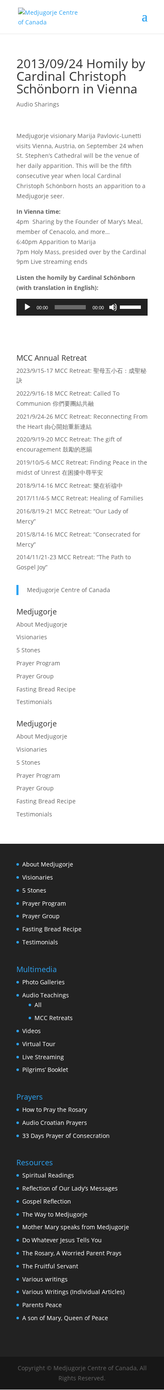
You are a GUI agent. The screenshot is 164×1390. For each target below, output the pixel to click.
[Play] (27, 307)
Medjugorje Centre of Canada (68, 590)
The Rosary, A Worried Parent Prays (72, 1253)
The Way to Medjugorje (54, 1214)
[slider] (131, 306)
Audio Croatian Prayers (54, 1123)
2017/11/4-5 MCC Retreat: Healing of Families (79, 498)
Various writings (45, 1279)
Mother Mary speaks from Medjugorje (75, 1227)
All (38, 1005)
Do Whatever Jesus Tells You (62, 1240)
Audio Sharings (37, 104)
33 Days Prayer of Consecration (66, 1136)
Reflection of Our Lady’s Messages (70, 1188)
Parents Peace (42, 1305)
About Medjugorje (41, 624)
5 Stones (28, 650)
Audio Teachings (45, 995)
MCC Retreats (53, 1018)
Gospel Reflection (46, 1201)
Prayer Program (38, 663)
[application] (82, 307)
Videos (31, 1031)
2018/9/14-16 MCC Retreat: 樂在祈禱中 (69, 485)
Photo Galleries (43, 982)
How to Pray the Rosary (54, 1110)
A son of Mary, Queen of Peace (65, 1318)
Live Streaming (43, 1057)
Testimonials (34, 702)
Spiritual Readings (48, 1175)
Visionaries (31, 637)
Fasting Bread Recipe (46, 689)
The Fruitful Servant (50, 1266)
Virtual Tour (39, 1044)
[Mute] (113, 307)
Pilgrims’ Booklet (45, 1070)
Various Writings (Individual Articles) (73, 1292)
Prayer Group (35, 676)
